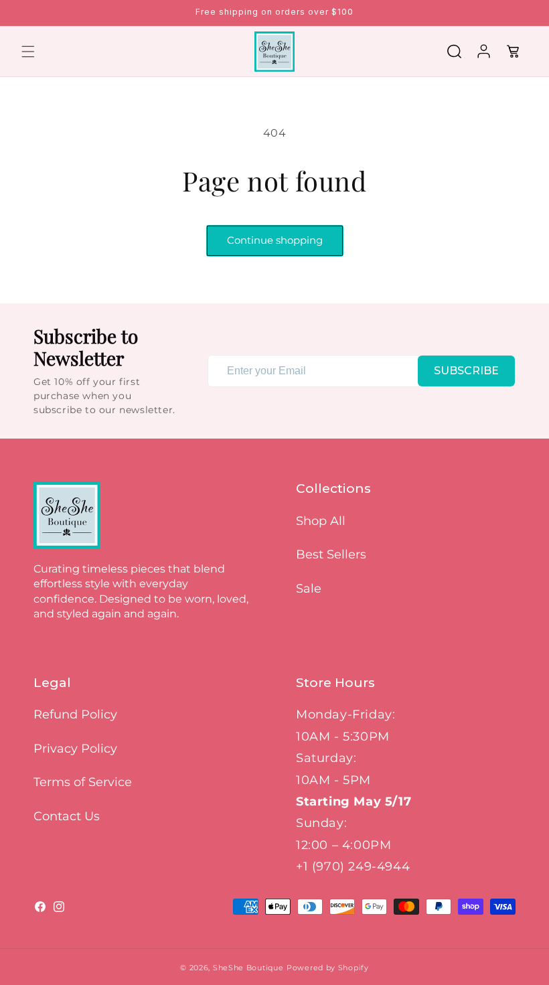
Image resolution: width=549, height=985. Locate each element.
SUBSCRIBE (466, 370)
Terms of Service (82, 782)
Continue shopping (275, 240)
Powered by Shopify (328, 967)
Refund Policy (75, 714)
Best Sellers (331, 554)
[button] (28, 51)
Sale (308, 588)
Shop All (320, 521)
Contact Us (66, 816)
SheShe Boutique (248, 967)
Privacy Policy (75, 748)
